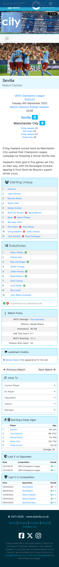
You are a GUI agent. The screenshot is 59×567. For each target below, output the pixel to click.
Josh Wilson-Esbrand (20, 295)
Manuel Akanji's (12, 360)
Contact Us (29, 526)
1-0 (54, 498)
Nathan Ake (16, 257)
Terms (12, 522)
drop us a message (37, 555)
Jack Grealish (14, 236)
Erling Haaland (27, 128)
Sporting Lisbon (29, 502)
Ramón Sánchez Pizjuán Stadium (29, 107)
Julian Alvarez (33, 231)
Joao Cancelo (14, 193)
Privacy (22, 522)
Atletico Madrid (29, 494)
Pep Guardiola (37, 319)
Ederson (12, 189)
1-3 (54, 487)
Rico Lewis (15, 290)
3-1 (54, 466)
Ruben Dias (27, 137)
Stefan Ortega (17, 266)
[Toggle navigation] (7, 38)
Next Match (46, 369)
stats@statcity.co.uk (15, 555)
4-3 (54, 491)
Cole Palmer (28, 227)
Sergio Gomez (15, 208)
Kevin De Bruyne (16, 212)
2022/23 (29, 99)
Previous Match (15, 369)
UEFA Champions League (29, 95)
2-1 (54, 470)
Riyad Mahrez (35, 212)
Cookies (34, 522)
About (45, 522)
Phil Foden (28, 131)
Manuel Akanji (14, 198)
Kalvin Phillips (23, 217)
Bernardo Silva (15, 222)
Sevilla (26, 117)
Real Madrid (27, 487)
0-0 (54, 494)
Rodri (10, 217)
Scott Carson (16, 281)
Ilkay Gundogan (32, 236)
